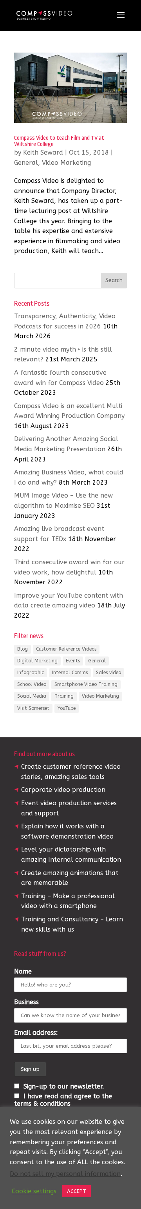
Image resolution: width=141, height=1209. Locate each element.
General (26, 162)
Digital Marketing (37, 661)
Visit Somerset (33, 708)
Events (73, 661)
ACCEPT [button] (76, 1191)
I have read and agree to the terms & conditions (63, 1099)
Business (26, 1002)
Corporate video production (63, 789)
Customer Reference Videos (66, 649)
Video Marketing (66, 162)
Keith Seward (43, 152)
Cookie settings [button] (34, 1191)
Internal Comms (70, 672)
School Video (31, 684)
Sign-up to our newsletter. (63, 1086)
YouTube (67, 708)
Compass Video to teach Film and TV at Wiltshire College (59, 141)
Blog (22, 649)
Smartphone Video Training (86, 684)
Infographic (30, 672)
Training (64, 696)
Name (23, 971)
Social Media (31, 696)
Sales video (108, 672)
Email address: (36, 1032)
